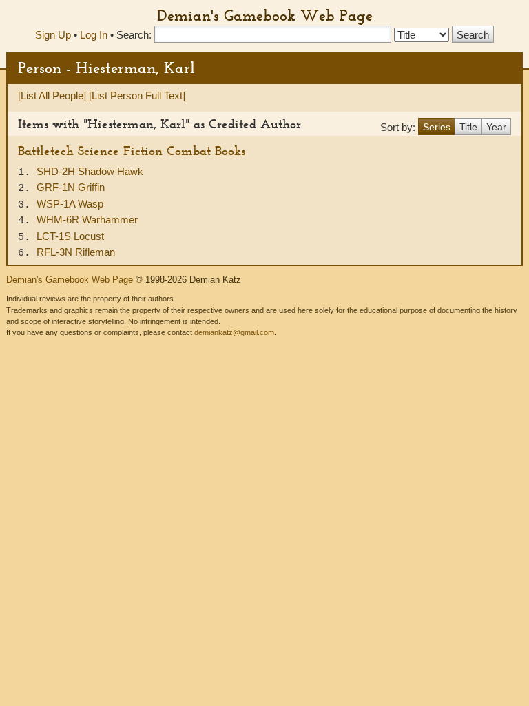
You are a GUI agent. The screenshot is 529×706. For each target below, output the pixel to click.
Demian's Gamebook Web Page (265, 15)
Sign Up (53, 35)
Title (468, 126)
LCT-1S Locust (70, 236)
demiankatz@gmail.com (234, 332)
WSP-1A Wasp (70, 204)
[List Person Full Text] (137, 95)
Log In (93, 35)
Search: (134, 35)
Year (496, 126)
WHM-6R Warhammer (87, 219)
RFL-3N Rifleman (76, 252)
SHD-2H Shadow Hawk (90, 171)
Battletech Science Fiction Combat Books (131, 151)
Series (436, 126)
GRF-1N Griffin (71, 187)
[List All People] (52, 95)
